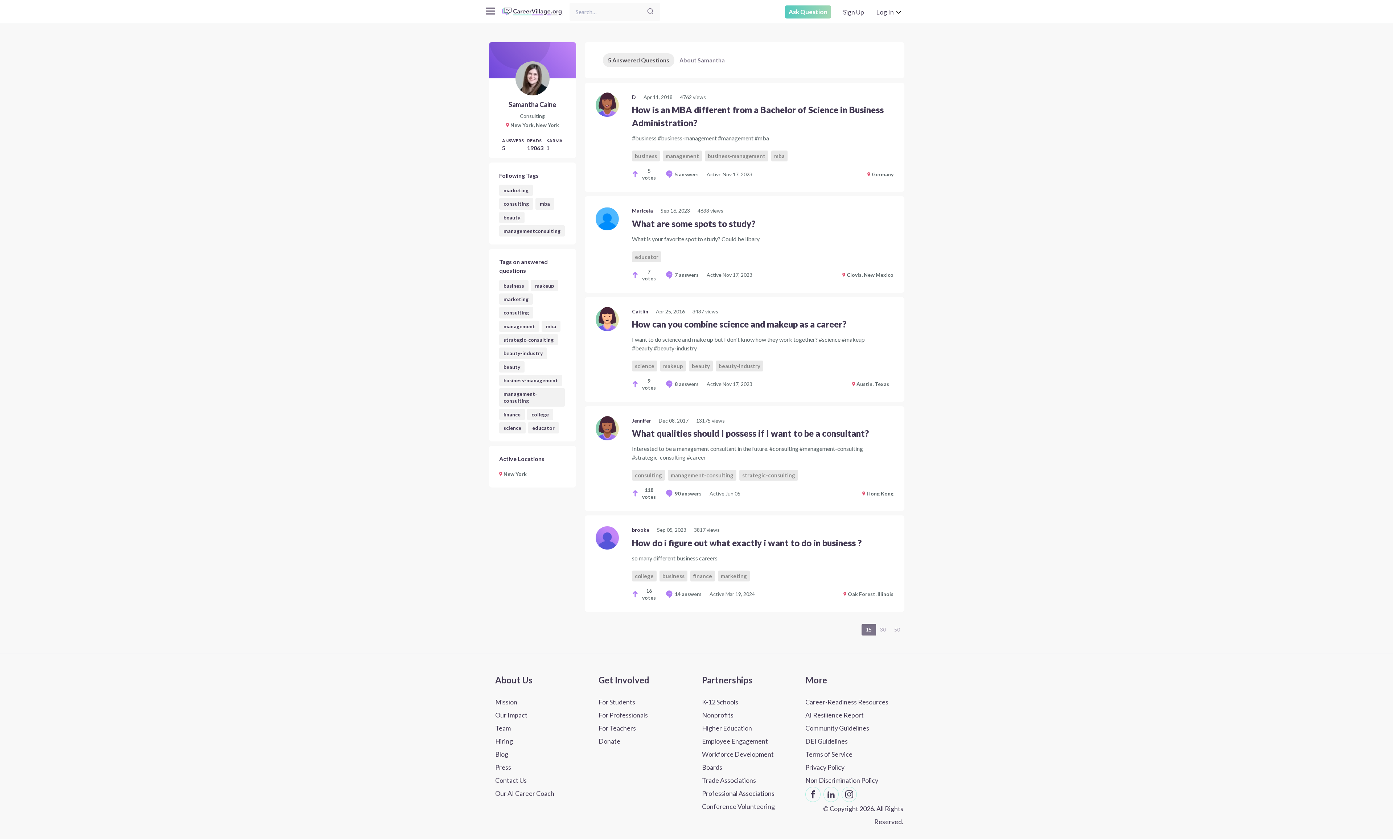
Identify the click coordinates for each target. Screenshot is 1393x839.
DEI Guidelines (826, 741)
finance (512, 414)
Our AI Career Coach (524, 793)
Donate (609, 741)
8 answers (687, 384)
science (512, 428)
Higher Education (727, 728)
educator (543, 428)
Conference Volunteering (738, 806)
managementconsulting (532, 231)
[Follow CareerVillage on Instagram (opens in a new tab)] (849, 794)
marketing (516, 190)
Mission (506, 702)
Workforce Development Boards (738, 760)
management (519, 326)
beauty (512, 217)
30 (883, 629)
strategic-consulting (529, 340)
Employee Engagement (735, 741)
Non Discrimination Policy (841, 780)
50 (897, 629)
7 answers (687, 275)
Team (503, 728)
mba (545, 204)
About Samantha (702, 60)
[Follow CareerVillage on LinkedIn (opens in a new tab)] (831, 794)
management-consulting (520, 397)
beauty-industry (523, 353)
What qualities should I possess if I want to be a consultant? (750, 433)
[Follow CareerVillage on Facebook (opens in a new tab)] (813, 794)
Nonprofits (718, 715)
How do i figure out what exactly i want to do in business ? (747, 543)
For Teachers (617, 728)
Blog (501, 754)
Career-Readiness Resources (846, 702)
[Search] (650, 12)
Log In (885, 12)
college (540, 414)
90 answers (688, 493)
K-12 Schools (720, 702)
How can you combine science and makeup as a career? (739, 324)
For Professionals (623, 715)
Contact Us (511, 780)
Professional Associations (738, 793)
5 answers (687, 174)
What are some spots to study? (693, 223)
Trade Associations (729, 780)
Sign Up (853, 12)
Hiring (504, 741)
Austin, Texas (872, 384)
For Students (617, 702)
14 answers (688, 594)
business (514, 286)
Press (503, 767)
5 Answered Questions (638, 60)
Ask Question (808, 12)
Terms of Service (828, 754)
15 (869, 629)
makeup (544, 286)
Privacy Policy (825, 767)
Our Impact (511, 715)
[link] (744, 137)
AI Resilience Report (834, 715)
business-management (531, 380)
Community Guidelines (837, 728)
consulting (516, 204)
